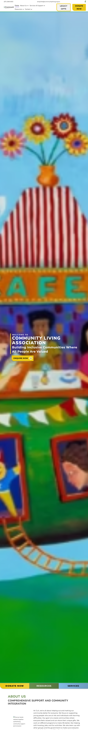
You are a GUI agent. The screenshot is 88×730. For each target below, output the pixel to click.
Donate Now (15, 686)
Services (73, 686)
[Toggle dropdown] (28, 5)
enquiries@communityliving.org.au (48, 1)
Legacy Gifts (63, 7)
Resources (44, 686)
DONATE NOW (79, 7)
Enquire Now (20, 358)
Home (17, 5)
